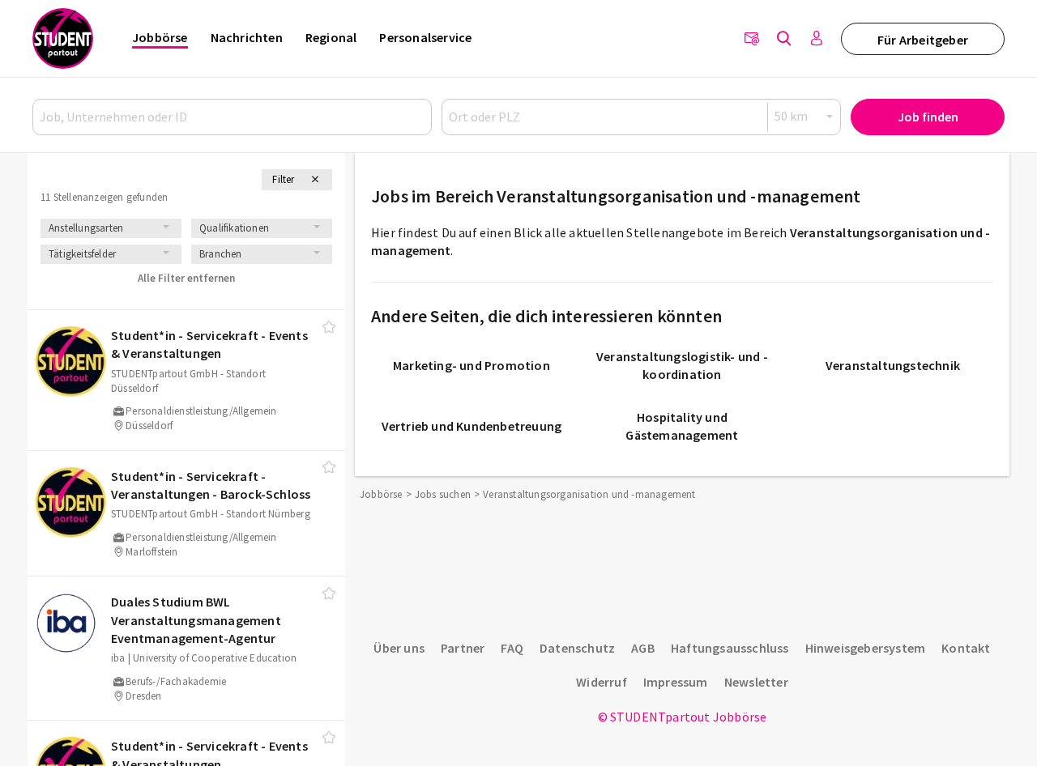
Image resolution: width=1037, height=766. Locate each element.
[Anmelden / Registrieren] (816, 39)
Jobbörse (160, 37)
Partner (462, 648)
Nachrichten (247, 37)
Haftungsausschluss (730, 648)
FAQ (512, 648)
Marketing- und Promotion (471, 365)
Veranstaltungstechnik (893, 365)
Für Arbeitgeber (922, 40)
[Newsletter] (752, 39)
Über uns (399, 648)
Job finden (928, 117)
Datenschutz (577, 648)
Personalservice (425, 37)
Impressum (675, 682)
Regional (331, 37)
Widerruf (601, 682)
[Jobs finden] (784, 39)
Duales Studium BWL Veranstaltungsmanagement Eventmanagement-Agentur (196, 620)
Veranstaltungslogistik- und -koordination (682, 365)
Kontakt (965, 648)
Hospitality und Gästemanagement (681, 426)
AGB (643, 648)
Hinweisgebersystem (865, 648)
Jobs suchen (443, 494)
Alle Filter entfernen (186, 278)
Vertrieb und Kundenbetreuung (472, 426)
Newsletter (756, 682)
